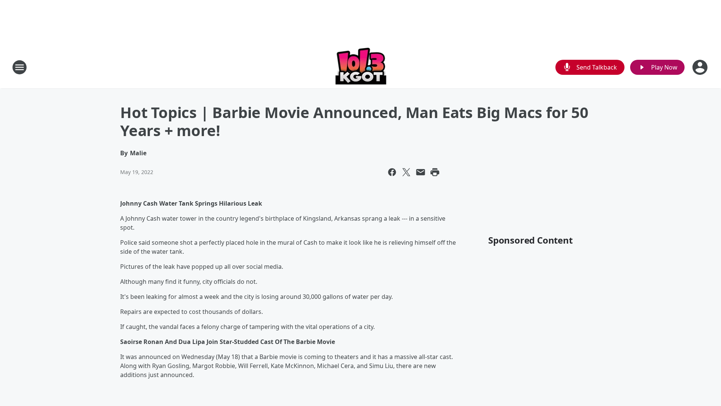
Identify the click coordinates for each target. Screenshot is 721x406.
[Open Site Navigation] (19, 67)
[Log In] (700, 67)
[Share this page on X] (406, 172)
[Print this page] (435, 172)
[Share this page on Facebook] (392, 172)
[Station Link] (360, 67)
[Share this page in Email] (420, 172)
